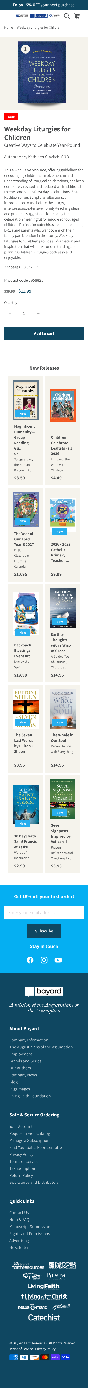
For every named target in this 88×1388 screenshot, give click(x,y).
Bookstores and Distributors (33, 1182)
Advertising (19, 1240)
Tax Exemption (22, 1168)
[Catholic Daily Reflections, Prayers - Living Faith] (44, 1287)
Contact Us (19, 1212)
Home (8, 27)
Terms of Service (23, 1161)
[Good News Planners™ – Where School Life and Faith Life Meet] (61, 1308)
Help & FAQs (20, 1219)
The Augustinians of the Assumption (41, 1047)
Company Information (28, 1040)
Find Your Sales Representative (36, 1147)
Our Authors (20, 1068)
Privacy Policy (21, 1154)
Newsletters (19, 1247)
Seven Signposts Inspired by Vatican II (61, 833)
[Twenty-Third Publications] (62, 1266)
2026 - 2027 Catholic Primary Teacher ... (61, 552)
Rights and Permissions (29, 1233)
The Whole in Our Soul (62, 737)
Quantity (10, 302)
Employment (20, 1054)
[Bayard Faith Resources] (28, 1266)
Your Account (21, 1126)
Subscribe (44, 931)
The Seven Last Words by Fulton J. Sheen (24, 743)
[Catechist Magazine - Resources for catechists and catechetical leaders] (44, 1318)
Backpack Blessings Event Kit (22, 650)
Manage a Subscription (29, 1140)
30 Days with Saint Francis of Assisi (25, 841)
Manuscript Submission (29, 1226)
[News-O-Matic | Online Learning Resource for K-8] (32, 1308)
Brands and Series (25, 1061)
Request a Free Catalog (29, 1133)
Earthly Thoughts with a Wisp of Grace (61, 642)
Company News (23, 1075)
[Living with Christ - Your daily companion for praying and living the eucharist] (44, 1298)
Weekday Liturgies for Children (39, 27)
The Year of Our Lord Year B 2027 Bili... (24, 541)
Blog (13, 1081)
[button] (9, 16)
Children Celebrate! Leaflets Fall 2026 (61, 445)
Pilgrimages (19, 1088)
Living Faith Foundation (30, 1095)
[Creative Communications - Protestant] (32, 1277)
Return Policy (21, 1175)
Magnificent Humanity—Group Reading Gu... (24, 437)
